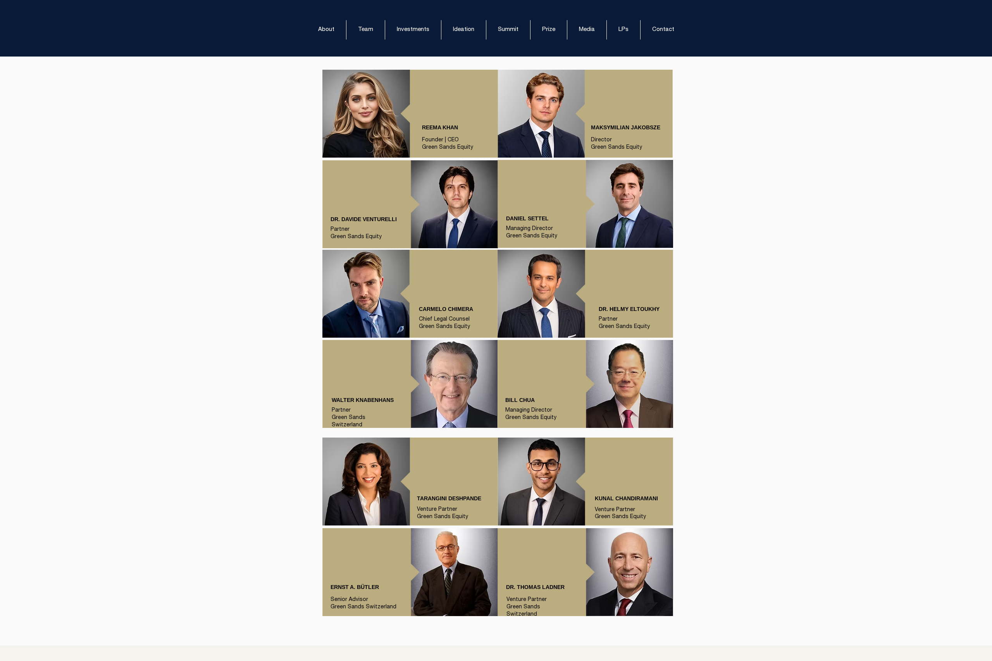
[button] (623, 29)
